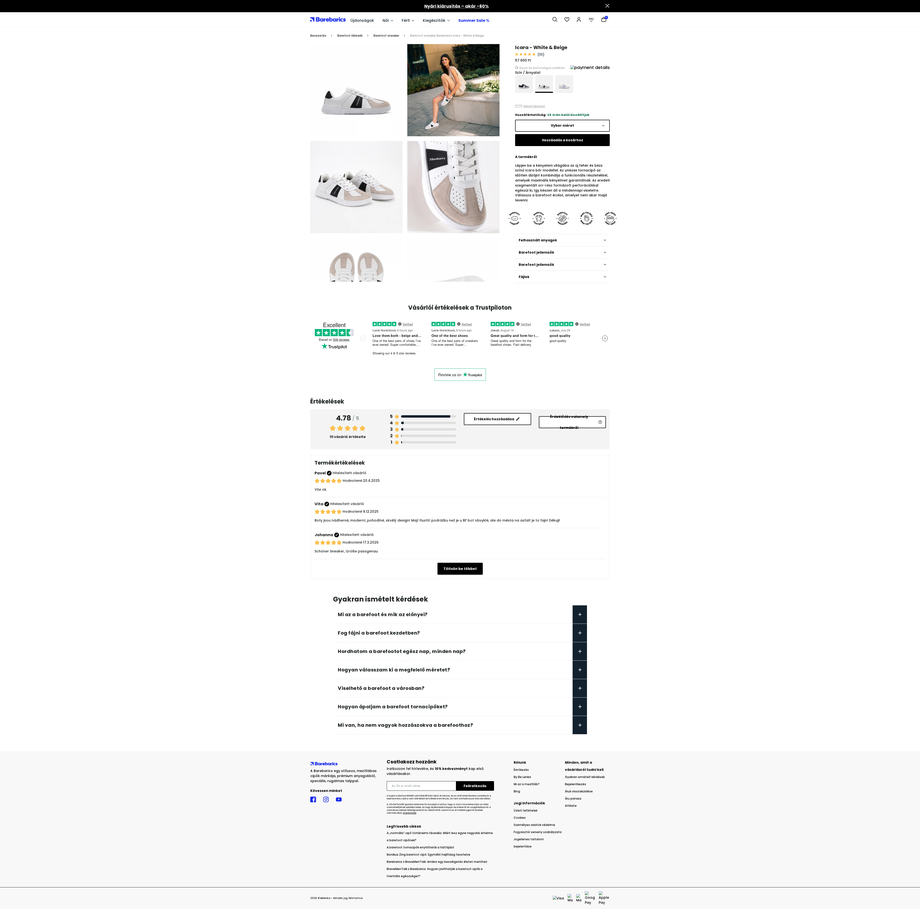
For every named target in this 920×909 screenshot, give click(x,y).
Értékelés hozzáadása (494, 419)
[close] (607, 6)
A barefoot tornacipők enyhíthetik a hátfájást (420, 847)
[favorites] (567, 19)
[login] (579, 19)
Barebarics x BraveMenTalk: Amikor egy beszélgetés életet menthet (437, 862)
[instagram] (326, 799)
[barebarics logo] (328, 19)
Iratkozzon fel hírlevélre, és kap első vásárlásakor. (435, 771)
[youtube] (339, 799)
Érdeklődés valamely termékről (569, 422)
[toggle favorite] (493, 50)
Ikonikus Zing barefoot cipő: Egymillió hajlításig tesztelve (428, 854)
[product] (524, 84)
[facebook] (313, 799)
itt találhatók (409, 813)
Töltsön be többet (460, 568)
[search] (555, 19)
